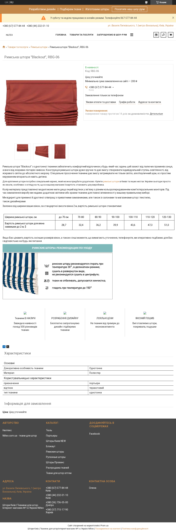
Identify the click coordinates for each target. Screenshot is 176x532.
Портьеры (51, 435)
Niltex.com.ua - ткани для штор (20, 435)
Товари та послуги (81, 34)
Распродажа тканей (57, 467)
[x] (7, 347)
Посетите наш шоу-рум (130, 9)
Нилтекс (7, 430)
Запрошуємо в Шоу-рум (112, 34)
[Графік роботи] (156, 35)
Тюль (49, 430)
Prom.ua (104, 525)
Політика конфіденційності (135, 529)
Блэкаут (50, 446)
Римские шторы (55, 451)
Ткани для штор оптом (59, 473)
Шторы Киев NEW (56, 441)
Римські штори (39, 47)
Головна (61, 34)
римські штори (111, 181)
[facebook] (4, 347)
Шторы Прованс (55, 462)
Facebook (94, 433)
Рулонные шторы (55, 457)
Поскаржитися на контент (107, 529)
